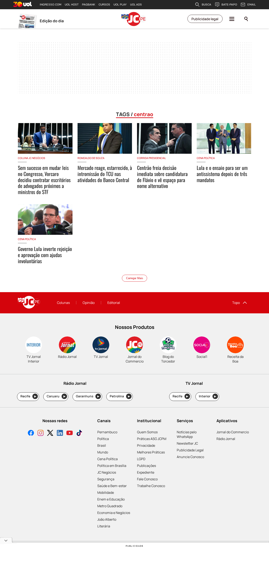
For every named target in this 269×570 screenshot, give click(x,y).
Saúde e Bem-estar (112, 485)
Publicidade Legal (190, 450)
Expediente (145, 472)
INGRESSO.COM (50, 4)
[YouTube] (69, 433)
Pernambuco (107, 432)
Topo (236, 302)
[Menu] (232, 19)
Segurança (105, 479)
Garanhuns (87, 396)
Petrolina (120, 396)
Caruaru (56, 396)
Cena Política (107, 459)
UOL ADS (136, 4)
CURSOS (104, 4)
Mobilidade (105, 492)
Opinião (89, 302)
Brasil (101, 445)
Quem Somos (147, 432)
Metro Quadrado (109, 506)
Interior (207, 396)
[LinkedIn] (60, 433)
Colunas (63, 302)
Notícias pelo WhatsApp (186, 434)
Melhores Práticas (151, 452)
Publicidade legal (204, 19)
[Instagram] (40, 433)
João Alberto (106, 519)
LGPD (141, 459)
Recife (28, 396)
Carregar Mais (134, 278)
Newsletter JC (187, 443)
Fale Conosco (147, 479)
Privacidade (146, 445)
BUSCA (206, 4)
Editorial (113, 302)
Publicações (146, 465)
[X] (50, 433)
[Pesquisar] (246, 19)
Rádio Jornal (225, 438)
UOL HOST (72, 4)
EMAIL (251, 4)
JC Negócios (106, 472)
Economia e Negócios (113, 512)
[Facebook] (31, 433)
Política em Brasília (111, 465)
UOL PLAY (120, 4)
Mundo (102, 452)
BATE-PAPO (229, 4)
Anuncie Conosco (190, 456)
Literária (103, 526)
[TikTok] (79, 433)
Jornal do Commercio (232, 432)
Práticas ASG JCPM (151, 438)
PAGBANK (88, 4)
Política (103, 438)
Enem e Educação (111, 499)
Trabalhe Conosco (151, 485)
